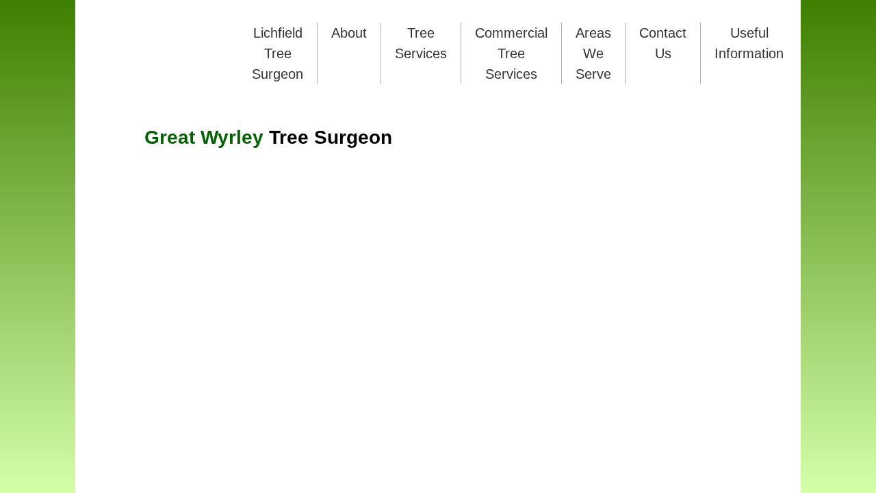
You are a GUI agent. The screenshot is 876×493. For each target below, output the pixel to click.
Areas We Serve (593, 53)
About (349, 32)
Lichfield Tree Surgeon (277, 53)
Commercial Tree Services (511, 53)
